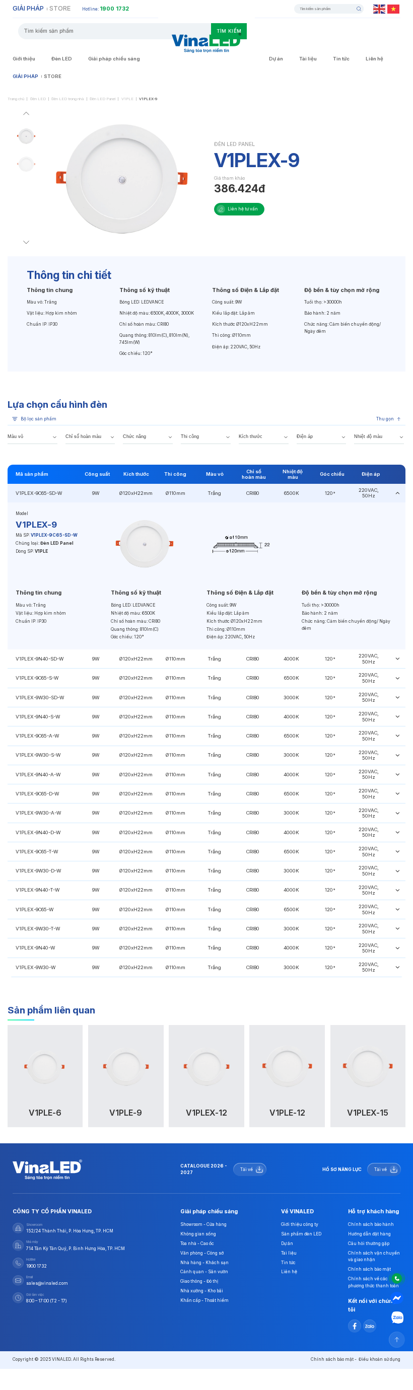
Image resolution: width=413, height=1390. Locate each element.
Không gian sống (198, 1233)
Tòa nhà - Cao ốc (197, 1243)
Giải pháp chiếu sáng (114, 58)
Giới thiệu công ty (299, 1224)
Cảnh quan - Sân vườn (204, 1271)
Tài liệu (308, 58)
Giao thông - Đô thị (199, 1281)
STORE (60, 8)
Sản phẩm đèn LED (301, 1233)
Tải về (246, 1169)
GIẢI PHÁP (28, 8)
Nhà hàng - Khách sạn (204, 1262)
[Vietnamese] (393, 8)
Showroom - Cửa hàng (203, 1224)
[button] (26, 114)
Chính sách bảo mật (369, 1269)
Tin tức (341, 58)
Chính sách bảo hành (371, 1224)
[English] (379, 8)
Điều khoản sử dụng (379, 1359)
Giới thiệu (24, 58)
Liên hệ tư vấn (243, 208)
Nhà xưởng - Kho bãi (201, 1290)
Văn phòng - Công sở (202, 1253)
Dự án (276, 58)
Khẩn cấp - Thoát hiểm (204, 1300)
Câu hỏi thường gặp (368, 1243)
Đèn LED (61, 58)
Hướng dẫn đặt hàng (369, 1233)
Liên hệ (374, 58)
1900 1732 (114, 9)
